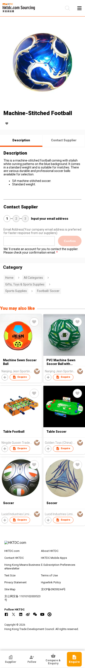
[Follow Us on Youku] (49, 614)
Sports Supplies (16, 291)
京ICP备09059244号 (53, 589)
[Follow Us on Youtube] (42, 614)
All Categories (33, 277)
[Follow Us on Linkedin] (21, 614)
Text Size (9, 575)
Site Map (9, 589)
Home (9, 277)
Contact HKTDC (14, 557)
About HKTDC (49, 551)
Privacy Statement (15, 582)
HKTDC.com (12, 551)
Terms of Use (49, 575)
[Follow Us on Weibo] (28, 614)
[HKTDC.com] (42, 545)
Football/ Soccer (48, 291)
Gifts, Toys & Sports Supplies (24, 284)
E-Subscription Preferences (58, 564)
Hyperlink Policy (51, 582)
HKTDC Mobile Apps (54, 557)
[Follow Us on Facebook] (6, 614)
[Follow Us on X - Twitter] (13, 614)
